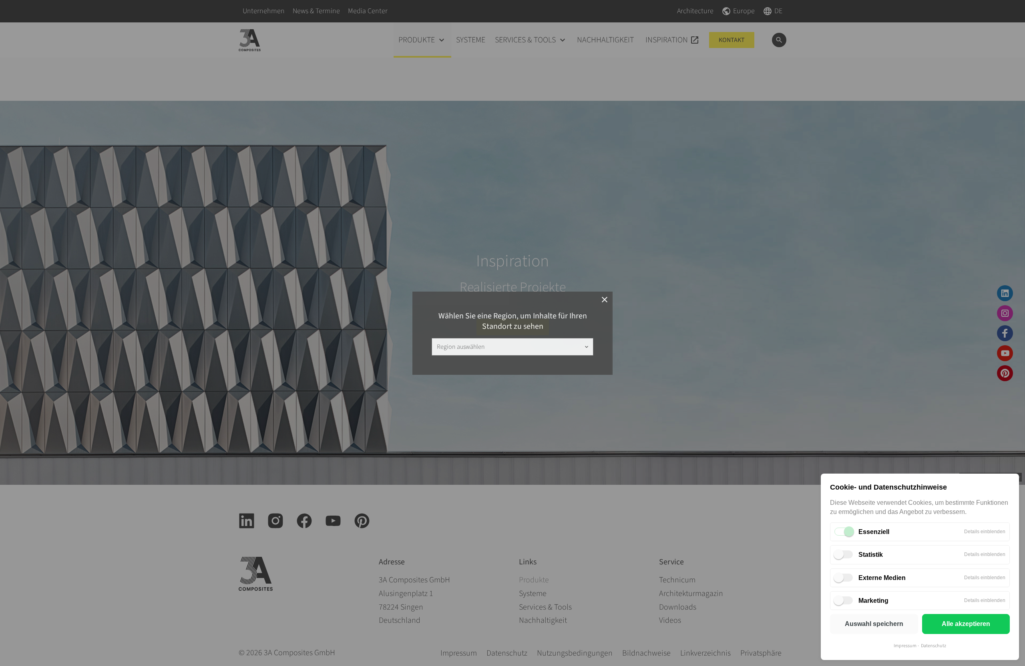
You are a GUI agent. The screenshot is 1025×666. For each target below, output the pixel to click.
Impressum (905, 645)
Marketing (873, 600)
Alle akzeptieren (966, 623)
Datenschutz (933, 645)
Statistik (870, 554)
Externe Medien (882, 577)
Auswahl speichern (874, 623)
